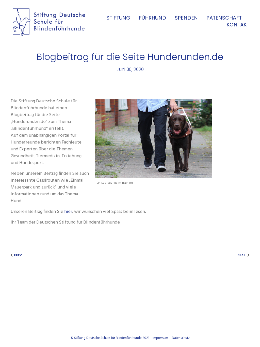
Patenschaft (224, 17)
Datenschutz (181, 338)
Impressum (160, 338)
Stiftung (118, 17)
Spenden (186, 17)
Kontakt (237, 24)
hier (68, 211)
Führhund (152, 17)
